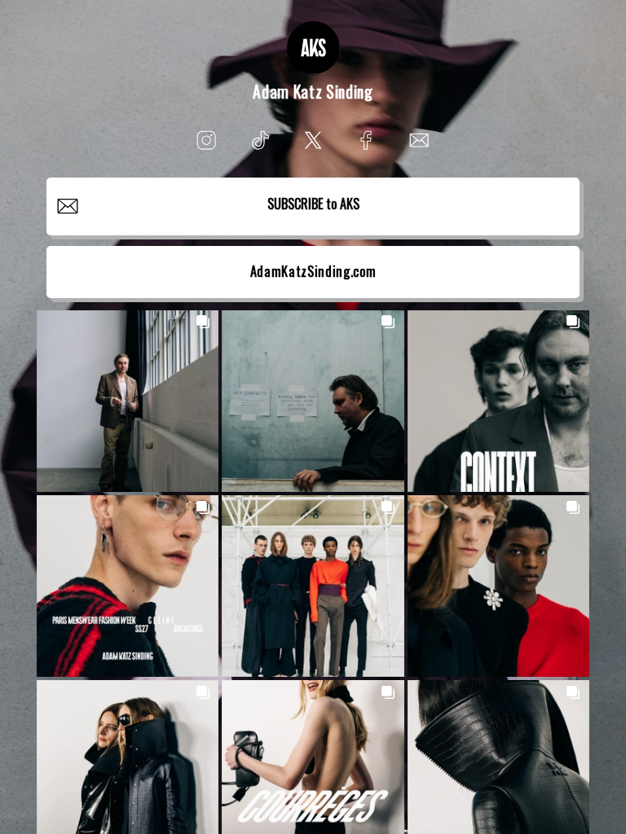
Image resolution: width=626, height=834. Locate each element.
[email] (419, 140)
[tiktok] (260, 140)
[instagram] (207, 140)
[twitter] (312, 140)
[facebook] (366, 140)
